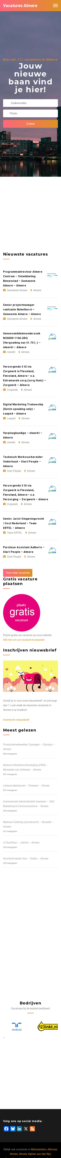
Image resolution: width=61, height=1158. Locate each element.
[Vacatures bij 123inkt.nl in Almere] (46, 1027)
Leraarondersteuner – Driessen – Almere (26, 785)
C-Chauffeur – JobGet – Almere (21, 842)
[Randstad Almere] (15, 1027)
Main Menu (55, 5)
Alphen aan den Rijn (39, 1154)
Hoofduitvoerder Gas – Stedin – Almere (25, 858)
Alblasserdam (38, 1149)
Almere (23, 1154)
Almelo (14, 1154)
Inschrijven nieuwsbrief (16, 719)
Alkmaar (52, 1149)
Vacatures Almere (20, 5)
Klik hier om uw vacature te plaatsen (24, 639)
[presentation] (3, 1037)
